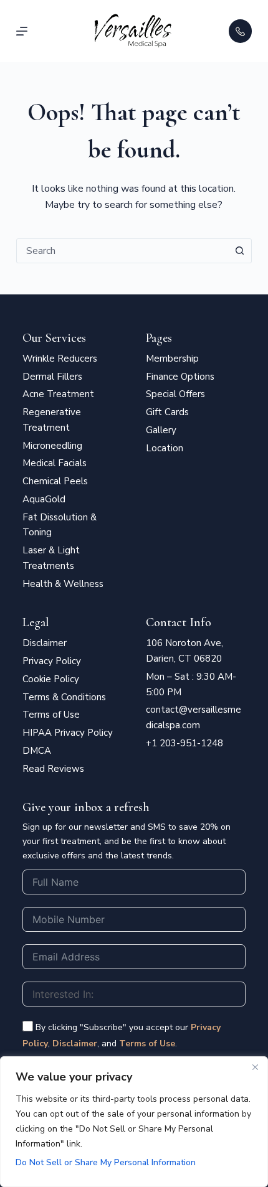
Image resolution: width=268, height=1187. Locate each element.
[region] (134, 1121)
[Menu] (21, 31)
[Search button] (239, 251)
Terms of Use (147, 1043)
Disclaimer (74, 1043)
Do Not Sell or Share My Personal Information (106, 1162)
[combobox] (122, 250)
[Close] (254, 1066)
